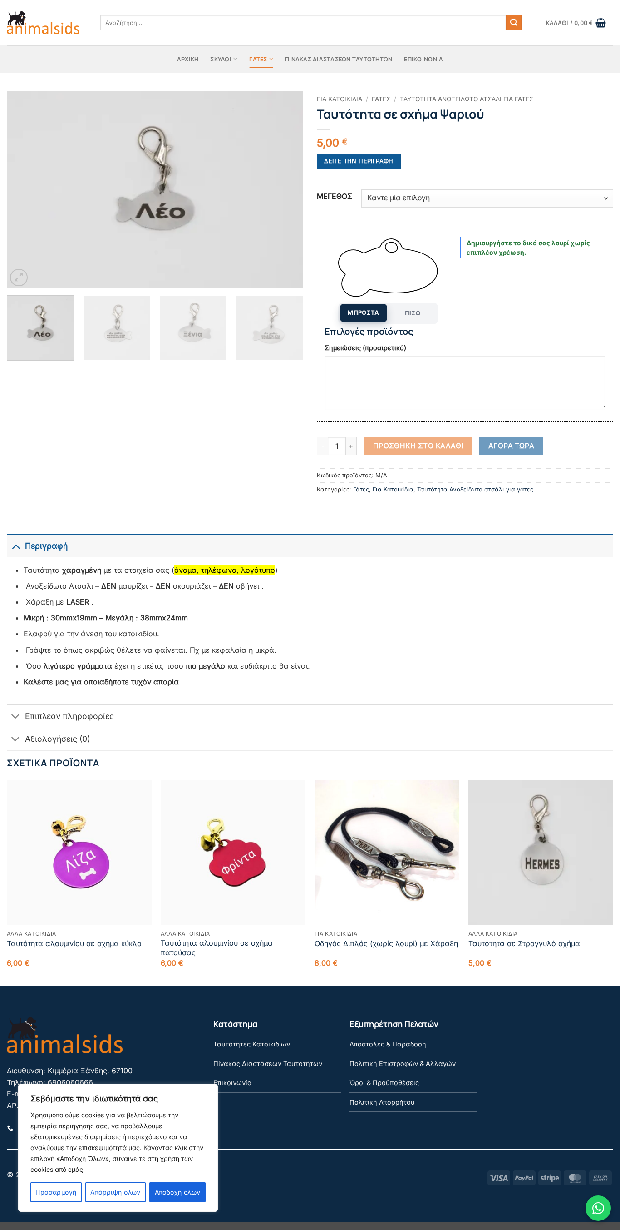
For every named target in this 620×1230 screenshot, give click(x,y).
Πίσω (413, 313)
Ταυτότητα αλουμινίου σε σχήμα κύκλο (74, 943)
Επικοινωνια (423, 59)
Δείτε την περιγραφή (358, 161)
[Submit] (514, 22)
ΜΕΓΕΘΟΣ (334, 197)
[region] (118, 1148)
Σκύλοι (220, 59)
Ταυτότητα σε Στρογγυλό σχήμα (524, 943)
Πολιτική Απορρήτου (382, 1102)
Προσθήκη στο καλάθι (418, 445)
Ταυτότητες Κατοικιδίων (251, 1044)
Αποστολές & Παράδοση (387, 1044)
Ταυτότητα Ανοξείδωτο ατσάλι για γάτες (466, 99)
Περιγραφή (46, 546)
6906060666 (70, 1082)
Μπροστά (363, 312)
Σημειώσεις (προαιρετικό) (365, 348)
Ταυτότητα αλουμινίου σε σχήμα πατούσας (217, 947)
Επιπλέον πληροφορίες (69, 716)
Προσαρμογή (55, 1192)
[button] (576, 23)
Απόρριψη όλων (115, 1192)
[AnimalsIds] (43, 22)
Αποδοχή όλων (178, 1192)
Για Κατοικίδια (339, 99)
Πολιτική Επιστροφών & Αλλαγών (402, 1063)
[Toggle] (16, 545)
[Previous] (24, 189)
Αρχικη (188, 59)
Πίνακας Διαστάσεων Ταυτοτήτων (338, 59)
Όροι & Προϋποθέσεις (384, 1082)
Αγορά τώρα (511, 445)
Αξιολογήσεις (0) (57, 739)
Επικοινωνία (232, 1082)
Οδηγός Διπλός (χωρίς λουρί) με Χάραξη (386, 943)
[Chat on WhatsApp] (598, 1208)
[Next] (286, 189)
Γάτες (258, 59)
